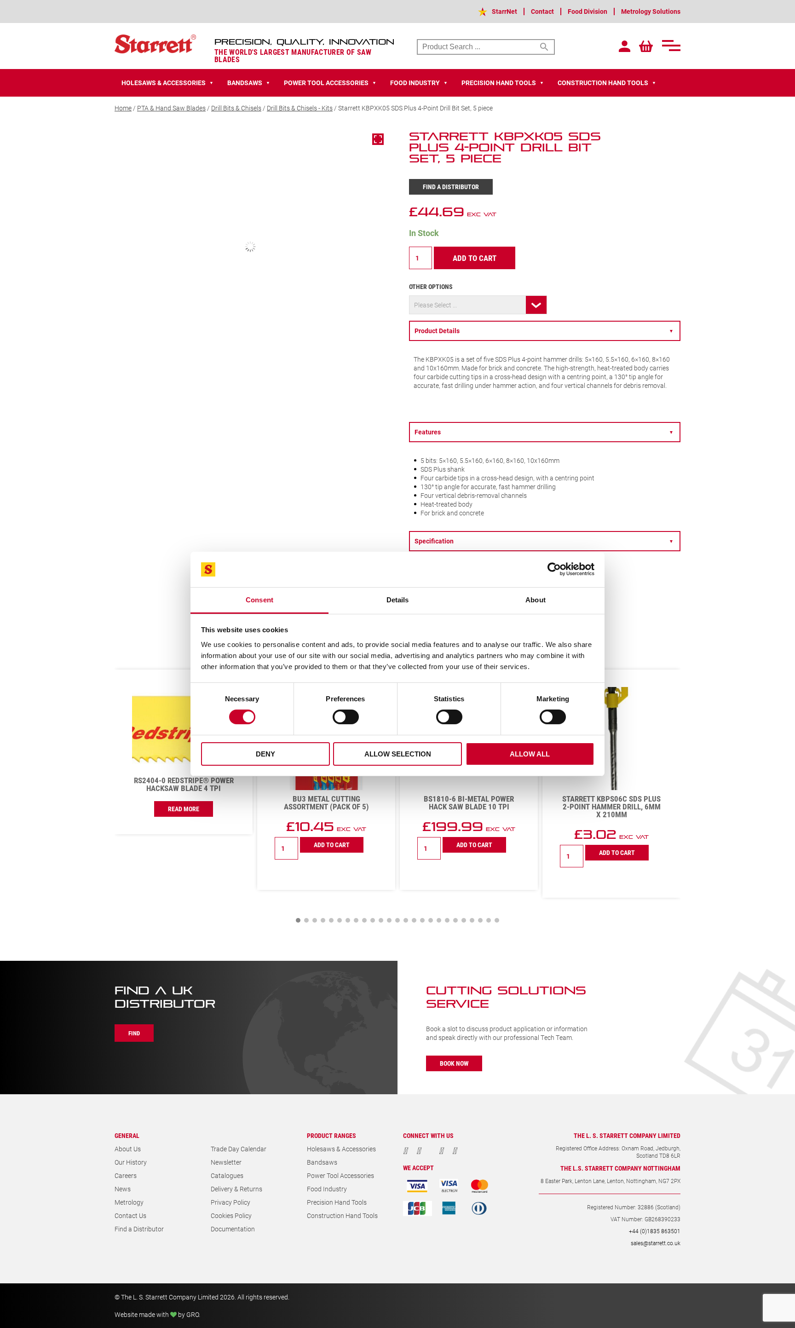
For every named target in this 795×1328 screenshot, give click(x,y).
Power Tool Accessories (340, 1040)
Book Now (454, 928)
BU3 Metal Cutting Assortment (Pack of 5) (183, 667)
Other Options (431, 286)
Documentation (233, 1094)
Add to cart (474, 258)
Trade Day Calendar (238, 1014)
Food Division (587, 11)
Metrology (129, 1067)
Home (123, 108)
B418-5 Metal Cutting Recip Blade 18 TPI (611, 667)
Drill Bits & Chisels (236, 108)
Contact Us (130, 1080)
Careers (126, 1040)
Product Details (544, 330)
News (123, 1054)
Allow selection (397, 754)
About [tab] (535, 600)
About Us (128, 1014)
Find (134, 898)
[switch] (346, 717)
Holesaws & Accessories (341, 1014)
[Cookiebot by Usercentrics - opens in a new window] (554, 569)
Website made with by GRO (157, 1179)
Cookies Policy (231, 1080)
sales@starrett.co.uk (655, 1108)
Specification (544, 438)
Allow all (530, 754)
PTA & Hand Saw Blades (171, 108)
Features (544, 413)
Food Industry (327, 1054)
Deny (265, 754)
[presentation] (645, 518)
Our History (131, 1027)
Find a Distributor (451, 186)
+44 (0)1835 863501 (654, 1096)
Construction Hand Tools (342, 1080)
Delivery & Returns (236, 1054)
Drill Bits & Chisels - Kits (300, 108)
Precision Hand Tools (337, 1067)
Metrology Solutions (650, 11)
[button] (298, 785)
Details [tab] (397, 600)
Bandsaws (322, 1027)
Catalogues (227, 1040)
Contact (542, 11)
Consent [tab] (259, 600)
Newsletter (226, 1027)
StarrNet (504, 11)
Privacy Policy (230, 1067)
